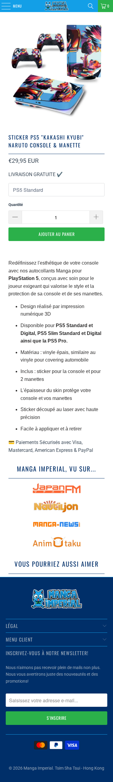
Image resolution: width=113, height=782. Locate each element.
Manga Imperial (38, 768)
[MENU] (2, 6)
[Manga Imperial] (56, 6)
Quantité (15, 204)
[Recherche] (90, 6)
